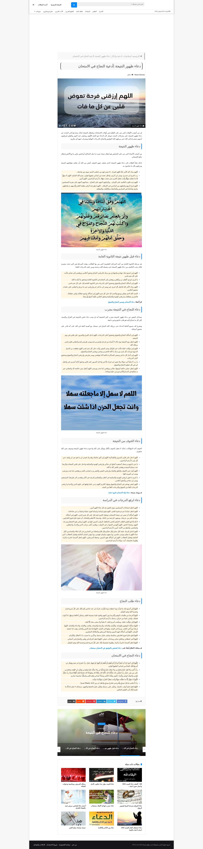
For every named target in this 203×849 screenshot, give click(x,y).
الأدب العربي (59, 11)
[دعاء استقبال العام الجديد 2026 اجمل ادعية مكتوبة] (129, 818)
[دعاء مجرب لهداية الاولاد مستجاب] (101, 797)
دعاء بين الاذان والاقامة (106, 828)
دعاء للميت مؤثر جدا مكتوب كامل (102, 784)
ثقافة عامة (79, 11)
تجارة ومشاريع (48, 11)
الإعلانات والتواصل (39, 845)
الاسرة (101, 11)
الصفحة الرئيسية (56, 5)
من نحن (74, 845)
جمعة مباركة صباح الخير (77, 828)
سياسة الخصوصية (64, 845)
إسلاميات (127, 56)
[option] (101, 732)
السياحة (87, 11)
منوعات (38, 11)
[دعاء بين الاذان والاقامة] (101, 818)
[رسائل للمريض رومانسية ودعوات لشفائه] (73, 775)
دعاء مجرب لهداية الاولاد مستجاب (102, 806)
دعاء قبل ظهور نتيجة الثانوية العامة (101, 732)
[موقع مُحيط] (160, 5)
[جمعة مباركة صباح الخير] (73, 818)
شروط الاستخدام (52, 845)
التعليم (95, 11)
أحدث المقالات (42, 5)
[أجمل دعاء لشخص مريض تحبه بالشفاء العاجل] (73, 797)
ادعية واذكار (116, 56)
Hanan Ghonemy (140, 75)
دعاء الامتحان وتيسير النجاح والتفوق (121, 302)
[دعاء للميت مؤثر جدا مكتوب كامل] (101, 775)
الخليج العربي (69, 11)
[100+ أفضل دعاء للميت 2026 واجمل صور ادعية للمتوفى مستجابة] (129, 775)
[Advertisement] (101, 32)
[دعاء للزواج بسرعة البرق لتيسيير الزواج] (129, 797)
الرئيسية (136, 56)
